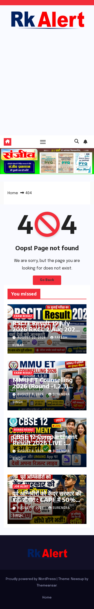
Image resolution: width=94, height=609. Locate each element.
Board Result (24, 430)
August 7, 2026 (31, 508)
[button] (76, 141)
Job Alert (21, 486)
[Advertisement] (47, 80)
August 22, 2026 (32, 337)
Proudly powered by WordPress (31, 579)
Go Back (47, 280)
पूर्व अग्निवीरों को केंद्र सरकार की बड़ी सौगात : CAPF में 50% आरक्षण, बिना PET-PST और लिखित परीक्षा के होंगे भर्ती (47, 502)
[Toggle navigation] (42, 141)
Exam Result (23, 316)
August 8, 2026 (31, 394)
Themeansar (47, 585)
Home (13, 193)
